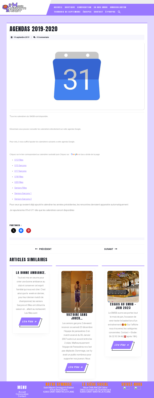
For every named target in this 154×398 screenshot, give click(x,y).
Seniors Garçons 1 (23, 193)
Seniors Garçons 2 (23, 199)
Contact (98, 11)
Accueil (58, 7)
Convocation (84, 7)
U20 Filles (18, 182)
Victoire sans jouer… (76, 316)
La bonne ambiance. (31, 272)
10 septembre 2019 (21, 37)
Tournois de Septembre (67, 11)
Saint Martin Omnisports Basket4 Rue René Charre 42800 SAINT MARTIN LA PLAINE (58, 389)
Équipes (87, 11)
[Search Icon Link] (119, 12)
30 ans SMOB (101, 7)
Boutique (70, 7)
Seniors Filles (20, 188)
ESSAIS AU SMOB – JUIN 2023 (123, 306)
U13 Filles (18, 160)
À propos (110, 11)
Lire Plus (31, 323)
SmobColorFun (118, 7)
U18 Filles (18, 176)
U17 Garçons (20, 171)
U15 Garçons (20, 165)
